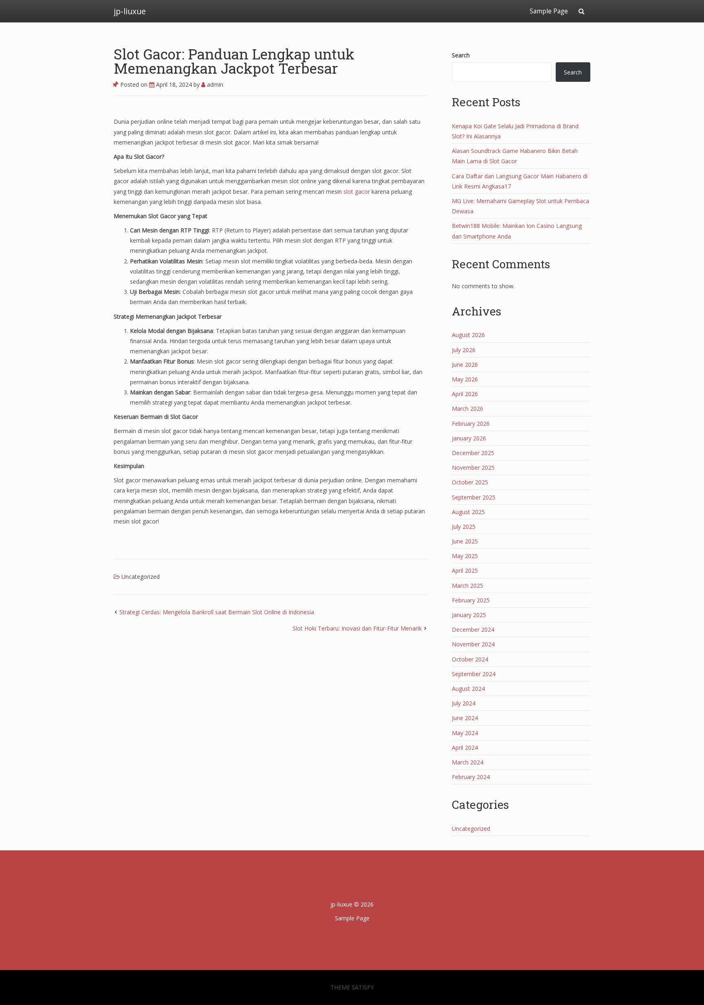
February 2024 (471, 777)
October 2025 (470, 482)
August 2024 (468, 688)
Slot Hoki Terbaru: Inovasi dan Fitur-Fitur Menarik (357, 628)
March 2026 (467, 408)
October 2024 (470, 659)
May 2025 (465, 556)
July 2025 (463, 526)
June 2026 (465, 364)
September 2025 (473, 497)
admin (214, 84)
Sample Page (549, 11)
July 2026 (463, 350)
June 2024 (465, 718)
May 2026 (465, 379)
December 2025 (473, 453)
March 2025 (467, 585)
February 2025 (471, 600)
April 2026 (465, 394)
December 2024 (473, 629)
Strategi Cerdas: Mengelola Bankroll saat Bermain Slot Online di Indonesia (216, 612)
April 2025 (465, 570)
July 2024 (463, 703)
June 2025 (465, 541)
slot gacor (356, 191)
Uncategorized (140, 576)
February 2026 (471, 423)
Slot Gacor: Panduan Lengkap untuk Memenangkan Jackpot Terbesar (234, 60)
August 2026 (468, 335)
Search (461, 55)
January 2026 (469, 438)
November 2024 (473, 644)
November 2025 (473, 467)
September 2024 (473, 674)
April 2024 (465, 747)
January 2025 (469, 615)
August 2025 (468, 512)
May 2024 (465, 733)
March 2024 (467, 762)
